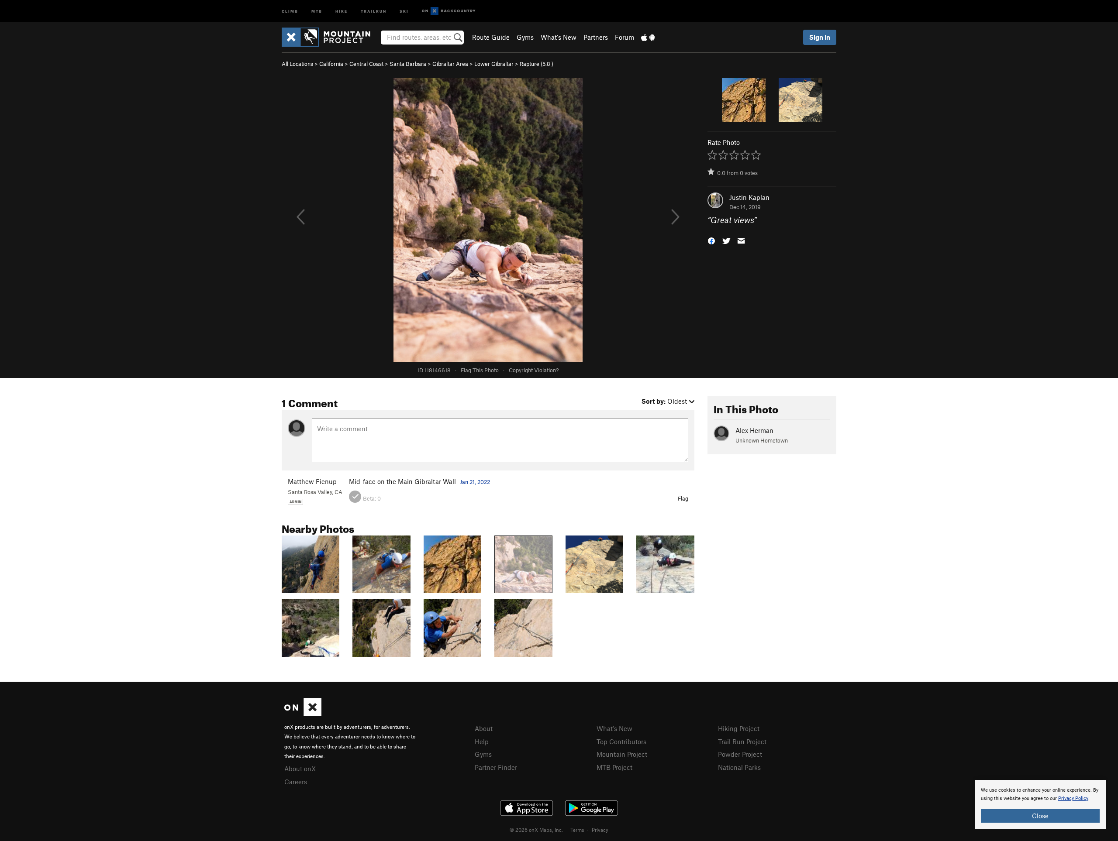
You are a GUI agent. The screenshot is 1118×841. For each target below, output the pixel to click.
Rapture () (536, 63)
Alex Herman (754, 430)
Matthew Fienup (312, 481)
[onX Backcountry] (448, 11)
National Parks (739, 767)
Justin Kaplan (749, 197)
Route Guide (491, 37)
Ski (404, 11)
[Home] (330, 37)
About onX (300, 768)
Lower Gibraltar (494, 63)
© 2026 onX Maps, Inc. (536, 830)
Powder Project (740, 754)
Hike (341, 11)
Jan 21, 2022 (475, 481)
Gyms (525, 37)
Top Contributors (621, 741)
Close (1040, 816)
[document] (1040, 804)
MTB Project (614, 767)
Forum (624, 37)
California (331, 63)
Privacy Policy (1073, 798)
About (484, 728)
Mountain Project (622, 754)
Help (482, 741)
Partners (595, 37)
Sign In (819, 37)
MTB (316, 11)
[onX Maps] (302, 713)
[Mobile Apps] (648, 37)
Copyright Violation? (534, 370)
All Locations (297, 63)
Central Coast (366, 63)
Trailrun (373, 11)
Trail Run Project (742, 741)
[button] (711, 240)
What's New (558, 37)
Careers (295, 782)
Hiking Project (738, 728)
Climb (290, 11)
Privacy (600, 830)
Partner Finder (496, 767)
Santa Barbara (408, 63)
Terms (577, 830)
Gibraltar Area (450, 63)
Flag (683, 498)
